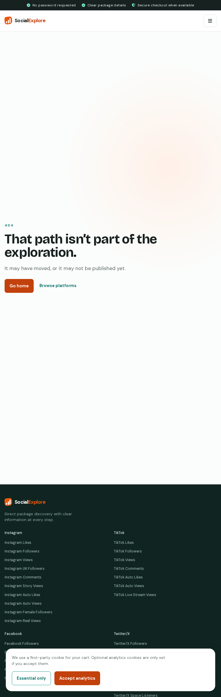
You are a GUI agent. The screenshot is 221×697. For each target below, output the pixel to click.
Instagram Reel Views (23, 621)
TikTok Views (124, 560)
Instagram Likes (18, 542)
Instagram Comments (23, 577)
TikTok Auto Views (129, 586)
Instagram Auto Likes (22, 595)
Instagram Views (19, 560)
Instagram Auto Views (23, 603)
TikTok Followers (128, 551)
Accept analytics (77, 678)
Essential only (31, 678)
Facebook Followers (22, 643)
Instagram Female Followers (28, 612)
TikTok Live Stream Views (135, 595)
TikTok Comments (129, 568)
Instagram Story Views (24, 586)
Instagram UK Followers (25, 568)
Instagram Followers (22, 551)
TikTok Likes (124, 542)
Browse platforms (58, 285)
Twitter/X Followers (130, 643)
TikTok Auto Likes (128, 577)
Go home (19, 286)
